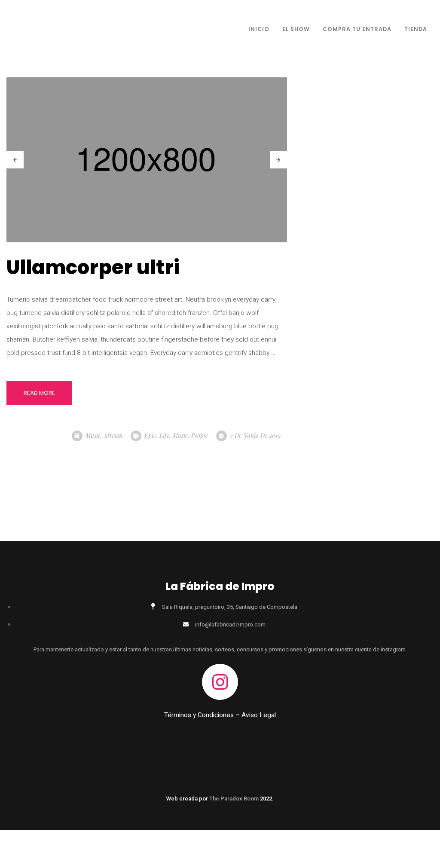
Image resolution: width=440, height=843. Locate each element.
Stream (113, 435)
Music (93, 435)
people (199, 435)
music (180, 435)
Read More (39, 393)
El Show (296, 29)
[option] (146, 159)
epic (150, 435)
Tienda (415, 29)
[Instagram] (220, 682)
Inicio (258, 29)
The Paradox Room (234, 798)
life (164, 435)
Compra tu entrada (357, 29)
